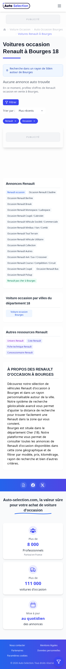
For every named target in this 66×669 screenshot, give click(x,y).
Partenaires (17, 650)
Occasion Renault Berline (20, 198)
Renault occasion (16, 192)
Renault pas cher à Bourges (21, 280)
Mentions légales (49, 645)
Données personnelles (48, 650)
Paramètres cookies (17, 655)
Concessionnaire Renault (20, 352)
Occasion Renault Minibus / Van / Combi (27, 227)
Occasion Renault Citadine (42, 192)
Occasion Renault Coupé (19, 269)
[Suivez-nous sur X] (42, 485)
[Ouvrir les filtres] (59, 661)
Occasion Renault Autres (19, 251)
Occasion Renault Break (19, 204)
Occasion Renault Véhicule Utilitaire (25, 239)
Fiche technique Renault (19, 346)
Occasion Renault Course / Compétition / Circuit (31, 263)
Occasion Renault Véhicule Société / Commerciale (32, 221)
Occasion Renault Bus (47, 269)
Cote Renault (34, 340)
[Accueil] (4, 29)
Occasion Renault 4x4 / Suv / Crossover (27, 257)
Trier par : (9, 110)
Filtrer (12, 102)
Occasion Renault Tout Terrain (22, 233)
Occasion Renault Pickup (19, 274)
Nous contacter (17, 645)
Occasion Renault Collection (21, 245)
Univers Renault (15, 340)
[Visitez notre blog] (23, 485)
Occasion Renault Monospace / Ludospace (28, 210)
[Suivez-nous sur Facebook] (33, 485)
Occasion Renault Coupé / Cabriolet (25, 215)
